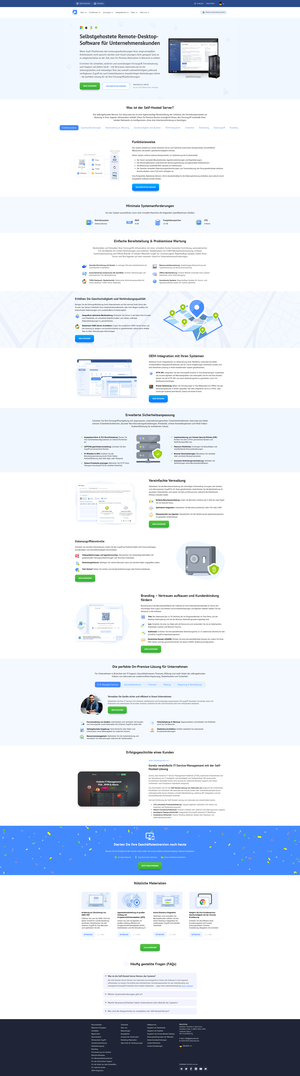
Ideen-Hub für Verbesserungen (132, 1043)
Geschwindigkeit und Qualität (147, 127)
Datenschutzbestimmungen (157, 1040)
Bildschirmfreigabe (98, 1055)
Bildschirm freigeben (98, 1028)
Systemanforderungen (91, 127)
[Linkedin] (196, 1069)
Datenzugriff (219, 127)
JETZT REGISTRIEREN (150, 866)
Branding (234, 127)
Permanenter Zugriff (98, 1040)
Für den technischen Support (101, 1061)
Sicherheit (189, 127)
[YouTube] (201, 1069)
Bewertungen (125, 1031)
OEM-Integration (172, 127)
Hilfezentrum (151, 1025)
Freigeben (100, 3)
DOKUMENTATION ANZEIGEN (116, 86)
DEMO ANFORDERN (89, 86)
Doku (133, 12)
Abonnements (96, 1037)
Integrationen (120, 12)
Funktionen (93, 12)
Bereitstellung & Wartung (117, 127)
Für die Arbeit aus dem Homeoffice (103, 1064)
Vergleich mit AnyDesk (155, 1031)
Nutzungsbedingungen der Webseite (160, 1037)
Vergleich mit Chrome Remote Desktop (161, 1034)
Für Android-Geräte (98, 1067)
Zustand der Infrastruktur (130, 1037)
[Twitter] (186, 1069)
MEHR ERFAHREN (84, 338)
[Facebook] (191, 1069)
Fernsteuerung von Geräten (101, 1052)
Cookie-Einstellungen (155, 1046)
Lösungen (107, 12)
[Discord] (206, 1069)
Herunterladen (84, 3)
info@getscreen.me (192, 1038)
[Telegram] (181, 1069)
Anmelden (200, 3)
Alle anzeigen (150, 947)
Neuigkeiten (125, 1034)
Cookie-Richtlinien (153, 1043)
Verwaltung (204, 127)
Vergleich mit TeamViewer (156, 1028)
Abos (82, 12)
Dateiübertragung (97, 1046)
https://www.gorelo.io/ (159, 760)
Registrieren (210, 3)
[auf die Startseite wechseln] (75, 12)
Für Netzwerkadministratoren (101, 1058)
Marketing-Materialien (129, 1040)
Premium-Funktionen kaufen (215, 12)
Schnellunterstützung (99, 1043)
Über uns (124, 1028)
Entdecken (88, 934)
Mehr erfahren (187, 986)
